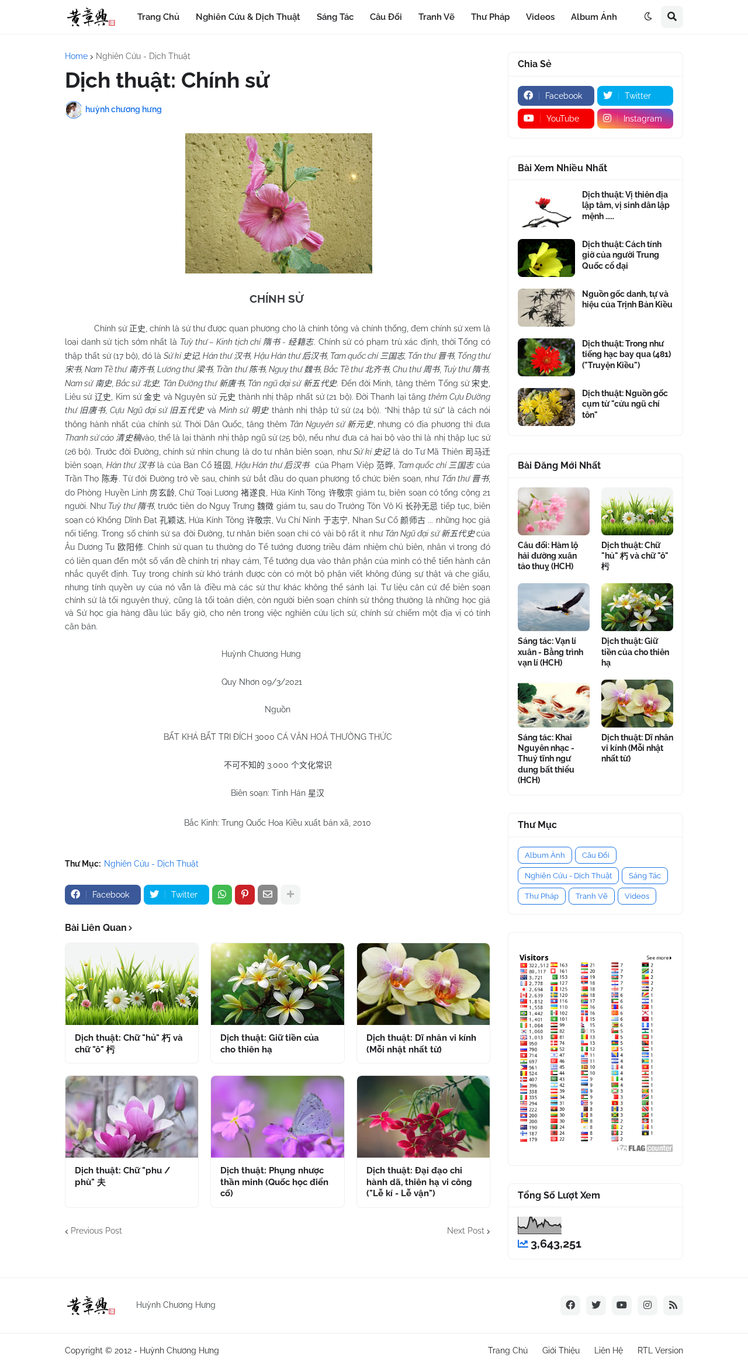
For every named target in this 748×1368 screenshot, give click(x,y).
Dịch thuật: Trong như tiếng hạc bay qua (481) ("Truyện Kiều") (626, 354)
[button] (648, 17)
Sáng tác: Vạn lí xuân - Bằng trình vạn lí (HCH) (550, 651)
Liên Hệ (608, 1350)
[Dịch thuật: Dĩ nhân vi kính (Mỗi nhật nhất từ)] (423, 984)
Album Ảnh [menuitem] (594, 17)
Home (76, 56)
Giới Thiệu (561, 1350)
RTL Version (660, 1350)
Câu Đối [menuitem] (386, 17)
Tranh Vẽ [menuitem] (436, 17)
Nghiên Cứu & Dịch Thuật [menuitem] (248, 17)
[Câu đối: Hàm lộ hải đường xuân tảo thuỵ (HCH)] (554, 511)
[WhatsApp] (222, 895)
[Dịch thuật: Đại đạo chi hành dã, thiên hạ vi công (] (423, 1117)
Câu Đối (596, 855)
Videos (637, 896)
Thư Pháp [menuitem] (490, 17)
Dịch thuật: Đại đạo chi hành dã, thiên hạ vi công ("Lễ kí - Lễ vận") (419, 1182)
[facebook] (570, 1305)
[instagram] (647, 1305)
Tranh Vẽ (592, 896)
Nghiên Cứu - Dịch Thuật (143, 56)
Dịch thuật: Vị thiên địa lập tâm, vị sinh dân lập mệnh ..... (626, 205)
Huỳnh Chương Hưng (179, 1350)
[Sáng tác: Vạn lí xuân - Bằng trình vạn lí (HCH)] (554, 607)
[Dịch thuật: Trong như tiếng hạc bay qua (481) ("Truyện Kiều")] (546, 357)
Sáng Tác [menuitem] (335, 17)
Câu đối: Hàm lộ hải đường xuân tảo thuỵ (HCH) (548, 556)
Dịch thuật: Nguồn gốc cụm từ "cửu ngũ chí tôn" (625, 404)
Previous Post (96, 1230)
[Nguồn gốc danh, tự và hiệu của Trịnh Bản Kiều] (546, 308)
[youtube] (622, 1305)
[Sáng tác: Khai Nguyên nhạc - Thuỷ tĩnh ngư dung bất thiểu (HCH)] (554, 704)
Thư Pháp (542, 896)
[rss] (673, 1305)
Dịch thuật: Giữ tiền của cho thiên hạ (269, 1044)
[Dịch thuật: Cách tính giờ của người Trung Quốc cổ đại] (546, 258)
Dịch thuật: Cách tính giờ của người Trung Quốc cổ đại (622, 255)
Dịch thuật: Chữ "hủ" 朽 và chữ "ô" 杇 (129, 1044)
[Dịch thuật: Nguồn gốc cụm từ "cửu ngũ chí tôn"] (546, 407)
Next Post (465, 1230)
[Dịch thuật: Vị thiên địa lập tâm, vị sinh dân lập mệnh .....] (546, 208)
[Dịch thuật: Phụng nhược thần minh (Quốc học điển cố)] (277, 1117)
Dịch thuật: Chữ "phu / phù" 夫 (122, 1176)
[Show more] (290, 895)
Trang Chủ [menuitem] (158, 17)
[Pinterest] (245, 895)
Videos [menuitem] (540, 17)
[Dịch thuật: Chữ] (131, 984)
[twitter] (596, 1305)
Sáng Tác (645, 875)
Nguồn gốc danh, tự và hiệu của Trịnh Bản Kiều (627, 299)
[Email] (268, 895)
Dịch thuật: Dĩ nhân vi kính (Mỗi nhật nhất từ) (421, 1044)
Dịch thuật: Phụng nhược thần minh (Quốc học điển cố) (274, 1182)
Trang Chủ (508, 1350)
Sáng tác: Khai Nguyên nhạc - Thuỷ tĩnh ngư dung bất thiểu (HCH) (546, 759)
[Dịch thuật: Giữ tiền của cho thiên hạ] (277, 984)
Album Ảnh (545, 855)
